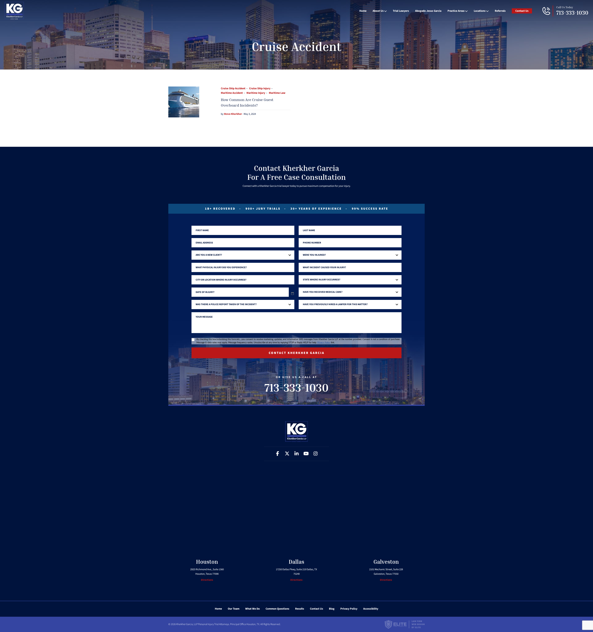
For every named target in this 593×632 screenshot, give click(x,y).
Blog (331, 609)
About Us (378, 11)
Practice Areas (456, 11)
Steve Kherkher (233, 114)
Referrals (500, 11)
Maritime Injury (255, 93)
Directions (207, 580)
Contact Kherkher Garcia (296, 353)
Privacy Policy (323, 343)
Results (299, 609)
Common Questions (277, 609)
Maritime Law (277, 93)
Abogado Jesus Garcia (428, 11)
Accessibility (370, 609)
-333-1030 (572, 13)
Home (362, 11)
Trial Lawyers (401, 11)
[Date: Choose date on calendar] (292, 294)
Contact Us (521, 11)
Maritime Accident (232, 93)
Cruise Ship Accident (233, 88)
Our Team (233, 609)
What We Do (252, 609)
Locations (480, 11)
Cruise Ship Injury (259, 88)
